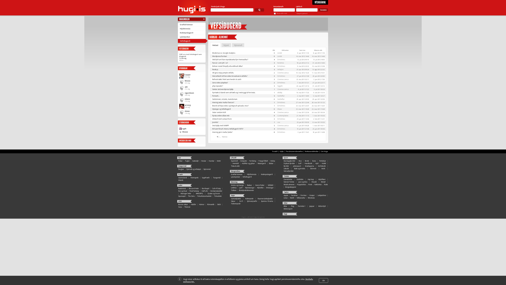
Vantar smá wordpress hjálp (222, 89)
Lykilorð (299, 6)
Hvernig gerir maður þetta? (222, 132)
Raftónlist (318, 184)
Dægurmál (182, 166)
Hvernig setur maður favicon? (223, 102)
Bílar (285, 206)
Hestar (203, 161)
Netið (292, 198)
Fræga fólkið (263, 161)
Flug (292, 206)
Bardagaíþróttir (289, 161)
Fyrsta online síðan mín (220, 116)
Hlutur (279, 109)
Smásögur (270, 188)
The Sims (191, 196)
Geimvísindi (182, 178)
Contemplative (282, 116)
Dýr (179, 158)
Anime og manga (237, 185)
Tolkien (233, 190)
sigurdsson (189, 93)
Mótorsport (288, 209)
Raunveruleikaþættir (265, 199)
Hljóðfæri (321, 179)
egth (184, 128)
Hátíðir (193, 204)
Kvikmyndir (249, 199)
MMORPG (199, 193)
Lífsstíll (233, 158)
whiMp (279, 92)
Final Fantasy (194, 191)
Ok (323, 280)
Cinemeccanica (283, 73)
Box (300, 161)
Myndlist (260, 188)
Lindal (279, 53)
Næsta (224, 137)
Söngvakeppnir (290, 187)
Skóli (219, 204)
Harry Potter (259, 185)
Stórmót (313, 168)
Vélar (286, 203)
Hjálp (282, 151)
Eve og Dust (182, 191)
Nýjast (226, 45)
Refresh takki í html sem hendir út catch (226, 79)
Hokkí (324, 163)
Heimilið (236, 163)
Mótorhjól (322, 206)
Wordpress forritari (219, 56)
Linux (286, 198)
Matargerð (262, 163)
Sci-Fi (241, 201)
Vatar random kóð (219, 112)
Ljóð (240, 188)
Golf (299, 163)
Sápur (233, 201)
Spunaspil (182, 196)
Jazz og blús (302, 182)
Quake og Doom (214, 193)
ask (186, 87)
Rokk (326, 184)
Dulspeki (243, 161)
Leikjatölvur (322, 195)
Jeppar (311, 206)
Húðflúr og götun (248, 163)
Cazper (188, 74)
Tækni (286, 192)
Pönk (310, 184)
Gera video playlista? (220, 83)
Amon (187, 111)
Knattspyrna (309, 166)
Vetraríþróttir (289, 171)
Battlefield (182, 188)
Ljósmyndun (185, 37)
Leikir (180, 185)
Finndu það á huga (218, 6)
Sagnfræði (206, 178)
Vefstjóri (280, 69)
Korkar (213, 37)
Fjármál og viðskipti (193, 169)
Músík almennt (289, 184)
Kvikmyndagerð (186, 33)
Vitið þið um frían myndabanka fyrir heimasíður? (230, 59)
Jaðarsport (297, 166)
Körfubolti (322, 166)
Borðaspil (205, 188)
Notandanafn (278, 6)
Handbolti (308, 163)
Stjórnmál (207, 169)
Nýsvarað (238, 45)
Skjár (233, 195)
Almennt (223, 37)
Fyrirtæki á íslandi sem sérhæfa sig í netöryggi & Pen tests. (233, 92)
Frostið (275, 151)
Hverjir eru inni (185, 140)
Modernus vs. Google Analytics (223, 53)
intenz (187, 99)
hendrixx (280, 63)
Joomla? (215, 122)
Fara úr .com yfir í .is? (220, 63)
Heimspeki (194, 178)
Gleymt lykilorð (301, 13)
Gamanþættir (236, 199)
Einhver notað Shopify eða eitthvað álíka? (227, 66)
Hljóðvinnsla (185, 28)
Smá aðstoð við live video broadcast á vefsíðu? (229, 76)
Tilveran (187, 207)
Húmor (201, 204)
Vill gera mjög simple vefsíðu (223, 73)
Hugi (285, 214)
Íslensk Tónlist (289, 182)
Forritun (303, 195)
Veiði (323, 168)
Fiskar (180, 161)
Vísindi (180, 180)
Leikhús (234, 188)
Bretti (307, 161)
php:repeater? (217, 86)
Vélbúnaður (301, 198)
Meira (181, 60)
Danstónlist (288, 179)
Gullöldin (300, 179)
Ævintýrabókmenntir (246, 190)
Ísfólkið (270, 185)
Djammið (234, 161)
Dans (314, 161)
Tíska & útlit (235, 166)
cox (278, 122)
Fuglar (187, 161)
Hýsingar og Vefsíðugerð (221, 109)
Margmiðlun (184, 19)
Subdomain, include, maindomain (224, 99)
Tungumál (216, 178)
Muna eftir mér (281, 13)
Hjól (316, 163)
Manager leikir (186, 193)
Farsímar (294, 195)
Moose (187, 81)
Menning (234, 182)
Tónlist (286, 176)
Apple (286, 195)
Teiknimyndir (236, 204)
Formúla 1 (301, 206)
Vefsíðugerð (185, 41)
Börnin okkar (183, 204)
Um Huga (324, 151)
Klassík (314, 182)
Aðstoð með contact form (222, 119)
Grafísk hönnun (186, 24)
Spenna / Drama (267, 201)
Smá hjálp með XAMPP (220, 125)
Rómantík (210, 204)
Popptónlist (301, 184)
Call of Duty (216, 188)
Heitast (215, 45)
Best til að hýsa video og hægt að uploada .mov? (230, 106)
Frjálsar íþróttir (289, 163)
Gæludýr (195, 161)
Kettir (219, 161)
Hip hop (311, 179)
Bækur (249, 185)
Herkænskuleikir (216, 191)
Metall (323, 182)
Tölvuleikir (218, 196)
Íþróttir (286, 166)
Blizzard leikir (194, 188)
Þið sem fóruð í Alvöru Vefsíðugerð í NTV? (227, 129)
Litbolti (286, 168)
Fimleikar (322, 161)
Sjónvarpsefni (252, 201)
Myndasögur (250, 188)
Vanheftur (281, 96)
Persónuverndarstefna (294, 151)
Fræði (180, 174)
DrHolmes (281, 59)
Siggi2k (280, 86)
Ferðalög (252, 161)
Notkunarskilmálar (312, 151)
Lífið (180, 201)
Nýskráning (320, 2)
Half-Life (205, 191)
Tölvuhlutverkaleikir (204, 196)
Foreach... (216, 96)
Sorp (180, 207)
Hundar (211, 161)
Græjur (312, 195)
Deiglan (181, 169)
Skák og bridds (299, 168)
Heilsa (272, 161)
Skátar (271, 163)
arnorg (188, 105)
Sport (286, 158)
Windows (311, 198)
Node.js (215, 69)
